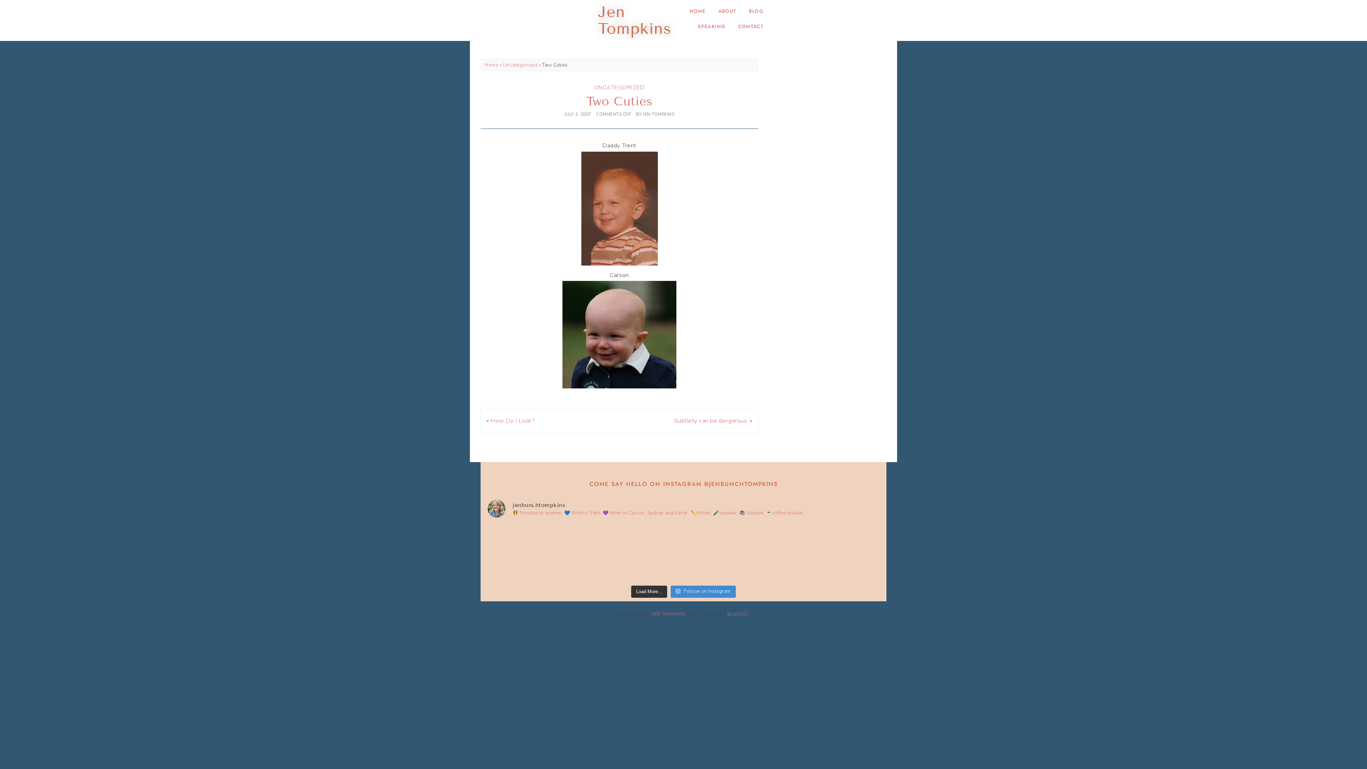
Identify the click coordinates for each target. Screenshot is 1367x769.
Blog (756, 11)
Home (698, 11)
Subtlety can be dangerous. (711, 421)
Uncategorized (520, 65)
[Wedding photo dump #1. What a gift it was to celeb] (832, 553)
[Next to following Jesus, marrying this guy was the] (634, 553)
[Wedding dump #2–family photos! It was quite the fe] (733, 553)
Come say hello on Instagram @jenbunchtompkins (684, 484)
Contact (751, 26)
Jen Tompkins (668, 614)
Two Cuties (619, 101)
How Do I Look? (512, 421)
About (727, 11)
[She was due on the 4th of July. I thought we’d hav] (535, 553)
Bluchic (737, 614)
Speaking (712, 26)
